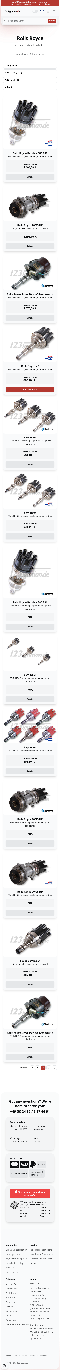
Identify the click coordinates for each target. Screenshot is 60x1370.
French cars (11, 1302)
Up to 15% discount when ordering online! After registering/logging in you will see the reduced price (30, 3)
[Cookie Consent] (4, 1365)
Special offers (12, 1284)
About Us (10, 1267)
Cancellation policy (14, 1263)
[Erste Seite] (32, 1068)
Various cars (11, 1320)
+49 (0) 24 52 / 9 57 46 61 (30, 1111)
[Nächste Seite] (49, 1068)
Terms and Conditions (38, 1355)
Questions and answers (41, 1258)
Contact (33, 1263)
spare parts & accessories (18, 1324)
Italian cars (11, 1297)
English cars (22, 53)
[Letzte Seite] (54, 1068)
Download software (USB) (41, 1254)
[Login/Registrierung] (48, 11)
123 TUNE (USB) (13, 72)
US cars (9, 1315)
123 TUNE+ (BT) (13, 79)
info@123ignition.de (39, 1318)
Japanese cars (12, 1311)
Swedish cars (12, 1306)
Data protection (21, 1355)
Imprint (8, 1355)
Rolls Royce (38, 53)
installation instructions (41, 1249)
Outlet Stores (12, 1272)
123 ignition (11, 65)
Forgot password (13, 1254)
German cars (12, 1288)
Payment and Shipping (16, 1258)
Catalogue (10, 1279)
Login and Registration (16, 1249)
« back (8, 87)
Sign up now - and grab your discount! (30, 1193)
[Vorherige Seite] (37, 1068)
